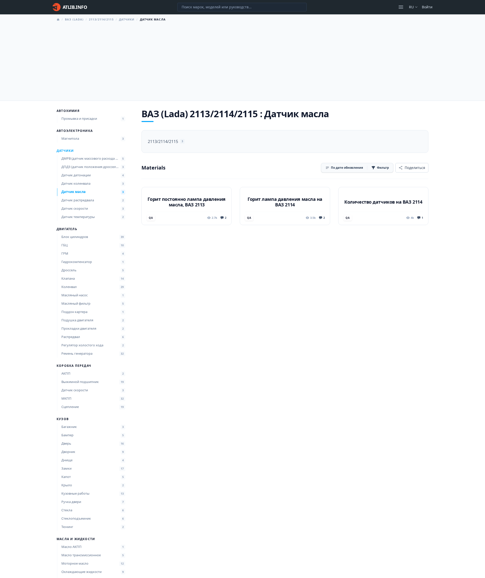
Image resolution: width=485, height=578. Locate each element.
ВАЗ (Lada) (74, 19)
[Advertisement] (242, 59)
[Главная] (58, 19)
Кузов (63, 419)
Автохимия (68, 111)
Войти (427, 7)
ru (411, 7)
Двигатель (67, 229)
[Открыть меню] (401, 7)
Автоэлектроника (75, 131)
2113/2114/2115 (101, 19)
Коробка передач (74, 366)
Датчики (127, 19)
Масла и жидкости (76, 539)
